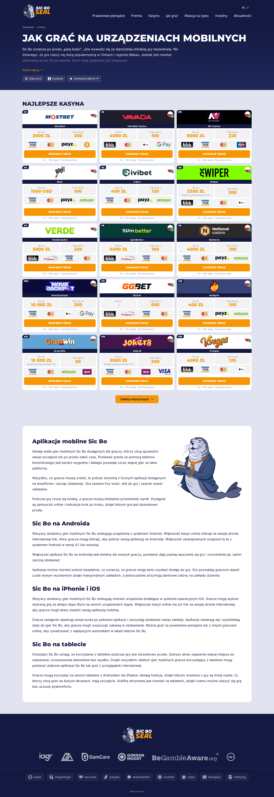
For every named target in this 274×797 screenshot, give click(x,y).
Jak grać (172, 15)
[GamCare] (96, 757)
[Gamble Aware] (185, 757)
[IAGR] (46, 757)
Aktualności (243, 15)
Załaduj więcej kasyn (134, 399)
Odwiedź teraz (59, 153)
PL (243, 7)
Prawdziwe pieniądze (108, 15)
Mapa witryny (137, 791)
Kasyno (154, 15)
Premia (136, 15)
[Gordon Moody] (131, 757)
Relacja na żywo (197, 15)
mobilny (221, 15)
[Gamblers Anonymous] (67, 757)
